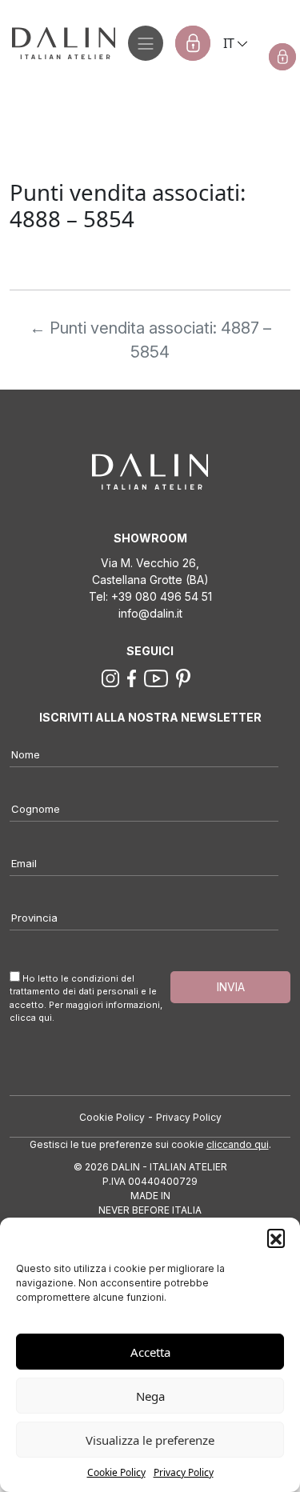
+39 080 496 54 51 (161, 596)
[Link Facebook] (132, 677)
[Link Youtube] (156, 677)
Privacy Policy (184, 1472)
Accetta (150, 1352)
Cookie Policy (116, 1472)
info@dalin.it (150, 613)
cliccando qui (237, 1144)
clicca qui (31, 1017)
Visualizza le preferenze (150, 1440)
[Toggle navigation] (145, 43)
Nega (150, 1396)
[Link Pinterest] (183, 677)
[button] (276, 1238)
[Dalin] (57, 43)
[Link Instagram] (110, 677)
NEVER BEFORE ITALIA (150, 1210)
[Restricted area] (192, 43)
